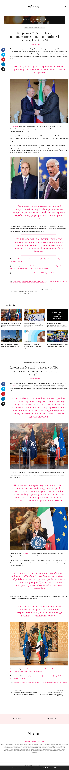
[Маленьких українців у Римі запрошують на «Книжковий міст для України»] (34, 315)
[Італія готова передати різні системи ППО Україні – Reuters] (11, 336)
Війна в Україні (17, 281)
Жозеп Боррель (48, 281)
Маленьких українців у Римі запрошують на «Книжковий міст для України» (34, 325)
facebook (18, 718)
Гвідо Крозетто (26, 281)
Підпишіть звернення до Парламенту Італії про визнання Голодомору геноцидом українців (57, 325)
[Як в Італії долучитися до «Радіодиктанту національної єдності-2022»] (34, 336)
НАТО (20, 282)
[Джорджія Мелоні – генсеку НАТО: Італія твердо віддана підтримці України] (11, 315)
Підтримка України (34, 27)
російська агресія (38, 282)
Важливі (26, 27)
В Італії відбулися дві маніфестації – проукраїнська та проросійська (57, 345)
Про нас (34, 741)
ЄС (42, 281)
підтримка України (27, 282)
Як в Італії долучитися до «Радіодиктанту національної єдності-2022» (32, 346)
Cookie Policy (47, 767)
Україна (46, 282)
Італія (54, 281)
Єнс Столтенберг (36, 281)
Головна (27, 741)
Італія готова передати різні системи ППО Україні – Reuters (36, 273)
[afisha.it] (34, 7)
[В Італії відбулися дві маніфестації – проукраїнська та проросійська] (57, 336)
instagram (53, 718)
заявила (14, 386)
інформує (15, 126)
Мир (58, 281)
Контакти (41, 741)
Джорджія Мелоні (27, 682)
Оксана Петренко (35, 44)
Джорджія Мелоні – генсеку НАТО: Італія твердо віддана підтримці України (11, 325)
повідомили (27, 553)
